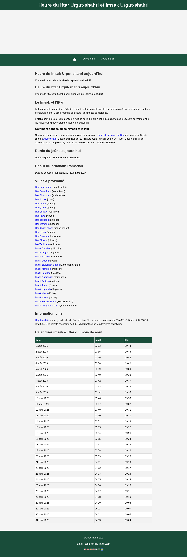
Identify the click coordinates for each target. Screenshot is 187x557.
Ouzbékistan (49, 139)
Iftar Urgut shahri (44, 187)
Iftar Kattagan (42, 224)
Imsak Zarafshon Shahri (47, 265)
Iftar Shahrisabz (43, 195)
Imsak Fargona (43, 273)
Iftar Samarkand (43, 191)
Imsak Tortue (42, 285)
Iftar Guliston (42, 211)
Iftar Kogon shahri (44, 228)
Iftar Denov (41, 203)
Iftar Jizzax (41, 199)
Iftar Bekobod (42, 220)
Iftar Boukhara (42, 236)
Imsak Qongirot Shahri (47, 305)
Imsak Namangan (44, 277)
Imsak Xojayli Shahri (46, 301)
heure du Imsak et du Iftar (111, 135)
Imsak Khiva (41, 293)
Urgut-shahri (41, 320)
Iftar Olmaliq (41, 240)
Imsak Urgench (43, 289)
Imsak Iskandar (43, 256)
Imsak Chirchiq (43, 248)
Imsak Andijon (42, 281)
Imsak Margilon (43, 269)
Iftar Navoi (40, 216)
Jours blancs (107, 58)
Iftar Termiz (41, 232)
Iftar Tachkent (42, 244)
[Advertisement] (93, 32)
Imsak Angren (42, 252)
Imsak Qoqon (42, 260)
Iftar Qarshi (41, 207)
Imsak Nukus (42, 297)
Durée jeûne (89, 58)
